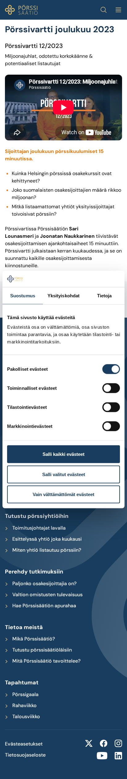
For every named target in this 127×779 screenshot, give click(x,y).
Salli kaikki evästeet (63, 454)
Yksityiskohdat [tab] (63, 295)
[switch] (111, 388)
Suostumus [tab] (22, 295)
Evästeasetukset (24, 744)
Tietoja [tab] (104, 295)
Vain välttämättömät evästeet (63, 494)
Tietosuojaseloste (25, 755)
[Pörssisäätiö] (21, 10)
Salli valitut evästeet (63, 474)
